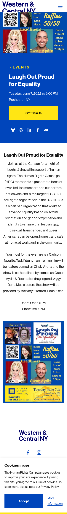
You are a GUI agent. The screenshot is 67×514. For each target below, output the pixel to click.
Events (21, 67)
